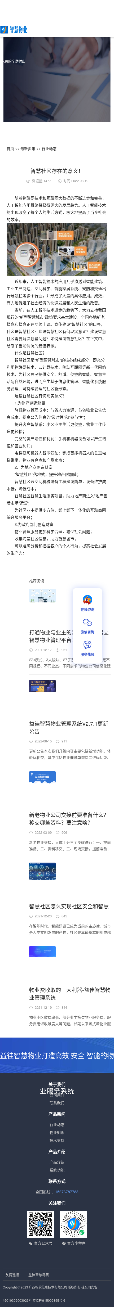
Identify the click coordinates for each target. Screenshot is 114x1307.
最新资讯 (27, 148)
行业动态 (49, 148)
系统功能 (57, 1170)
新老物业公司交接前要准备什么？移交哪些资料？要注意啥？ (69, 818)
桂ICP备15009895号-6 (49, 1300)
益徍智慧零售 (38, 1274)
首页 (10, 148)
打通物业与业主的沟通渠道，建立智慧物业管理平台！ (69, 636)
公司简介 (57, 1094)
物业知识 (57, 1132)
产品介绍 (57, 1162)
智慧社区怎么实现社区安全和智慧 (69, 906)
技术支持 (57, 1140)
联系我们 (57, 1102)
